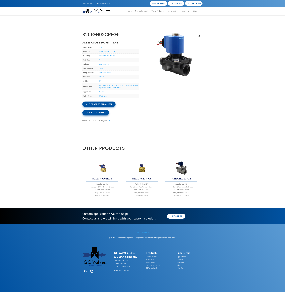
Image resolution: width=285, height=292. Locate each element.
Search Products (142, 11)
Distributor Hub (176, 3)
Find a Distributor (158, 3)
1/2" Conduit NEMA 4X (107, 56)
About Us (180, 265)
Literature (180, 268)
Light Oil (129, 85)
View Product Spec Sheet (99, 104)
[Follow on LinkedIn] (85, 271)
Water (119, 88)
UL (106, 92)
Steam (114, 88)
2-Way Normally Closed (107, 51)
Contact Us (176, 216)
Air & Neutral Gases (118, 85)
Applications (173, 11)
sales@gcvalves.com (104, 3)
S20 (100, 47)
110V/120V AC (104, 64)
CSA (103, 92)
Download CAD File (96, 112)
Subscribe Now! (142, 232)
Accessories (150, 259)
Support (196, 11)
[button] (199, 36)
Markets (185, 11)
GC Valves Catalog (194, 3)
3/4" (100, 81)
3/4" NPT (102, 77)
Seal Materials (151, 262)
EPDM (101, 68)
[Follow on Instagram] (91, 271)
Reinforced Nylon (105, 72)
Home (129, 11)
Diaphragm (103, 96)
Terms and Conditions (121, 270)
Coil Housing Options (153, 265)
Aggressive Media (105, 85)
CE (100, 92)
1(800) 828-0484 (88, 3)
